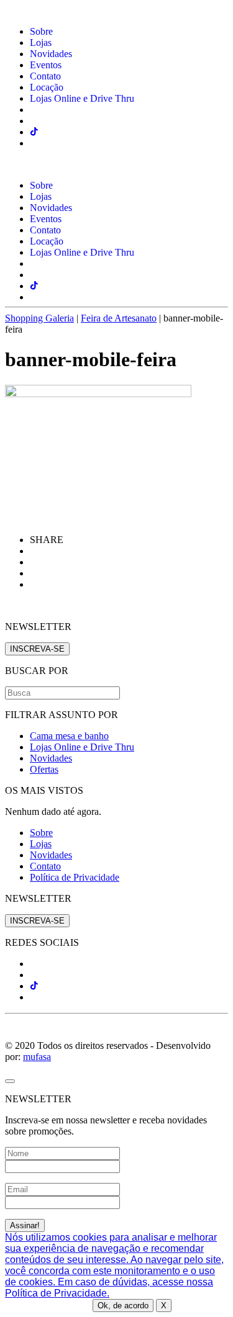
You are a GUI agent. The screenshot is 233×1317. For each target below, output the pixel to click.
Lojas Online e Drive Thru (82, 98)
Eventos (46, 65)
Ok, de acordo (123, 1305)
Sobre (41, 31)
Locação (46, 87)
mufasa (37, 1056)
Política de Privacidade (74, 877)
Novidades (51, 53)
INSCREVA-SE (37, 649)
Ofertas (44, 769)
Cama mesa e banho (69, 735)
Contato (45, 76)
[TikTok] (34, 986)
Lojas (41, 42)
